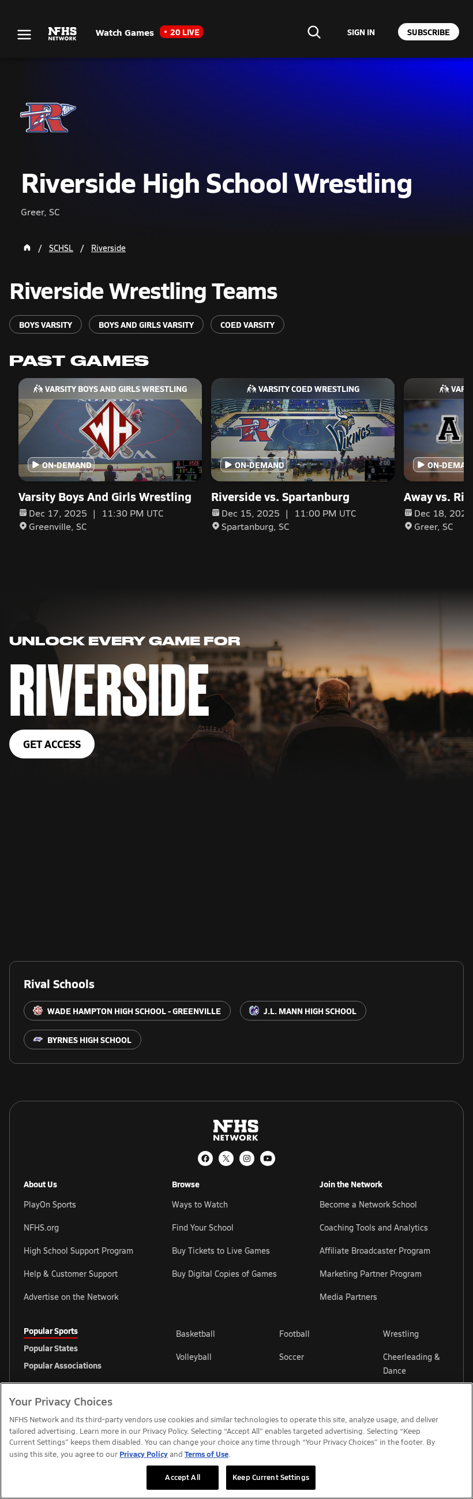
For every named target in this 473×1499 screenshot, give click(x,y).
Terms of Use (206, 1453)
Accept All (182, 1477)
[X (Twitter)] (226, 1158)
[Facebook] (205, 1158)
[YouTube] (267, 1158)
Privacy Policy (143, 1453)
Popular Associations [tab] (63, 1365)
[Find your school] (313, 31)
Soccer (291, 1356)
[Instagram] (246, 1158)
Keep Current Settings (270, 1477)
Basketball (195, 1333)
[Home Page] (27, 248)
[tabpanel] (312, 1363)
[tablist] (81, 1347)
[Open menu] (24, 34)
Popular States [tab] (51, 1348)
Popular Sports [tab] (51, 1330)
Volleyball (194, 1356)
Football (294, 1333)
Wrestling (401, 1333)
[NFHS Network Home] (62, 34)
